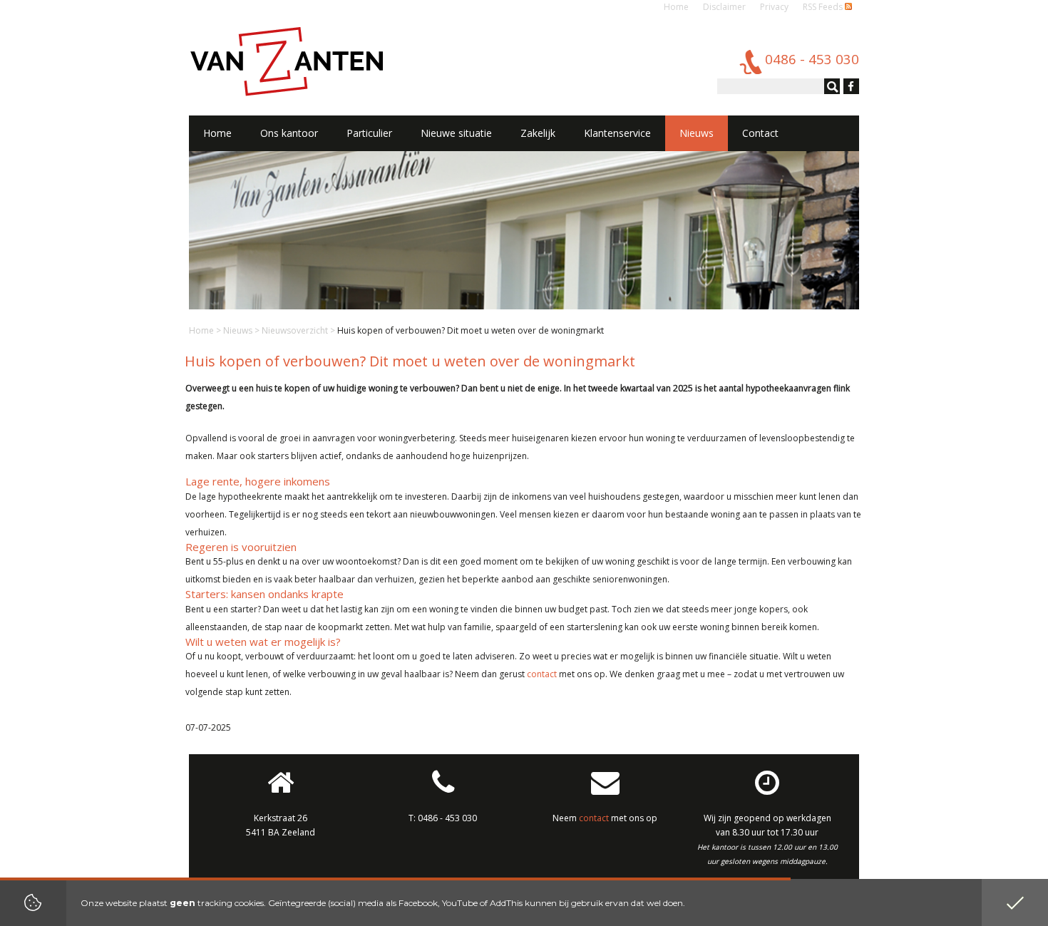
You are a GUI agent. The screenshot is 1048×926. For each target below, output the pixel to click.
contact (542, 674)
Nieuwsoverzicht (295, 330)
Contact (760, 133)
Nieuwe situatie (456, 133)
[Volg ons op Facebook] (849, 87)
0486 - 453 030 (447, 818)
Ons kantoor (289, 133)
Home (676, 7)
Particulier (369, 133)
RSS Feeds (824, 7)
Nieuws (237, 330)
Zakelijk (537, 133)
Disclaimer (724, 7)
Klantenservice (617, 133)
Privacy (774, 7)
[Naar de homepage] (286, 60)
